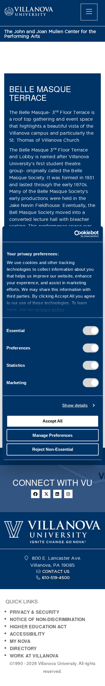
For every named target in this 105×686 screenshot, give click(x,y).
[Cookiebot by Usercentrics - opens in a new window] (75, 234)
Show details (75, 405)
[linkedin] (57, 494)
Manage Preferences (52, 435)
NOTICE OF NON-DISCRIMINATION (47, 619)
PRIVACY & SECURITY (34, 612)
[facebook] (35, 494)
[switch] (91, 347)
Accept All (52, 421)
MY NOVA (20, 641)
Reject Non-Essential (52, 449)
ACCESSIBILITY (27, 634)
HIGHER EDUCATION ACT (38, 626)
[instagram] (68, 494)
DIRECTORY (23, 648)
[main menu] (89, 12)
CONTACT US (56, 571)
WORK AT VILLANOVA (34, 655)
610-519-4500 (56, 577)
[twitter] (46, 494)
